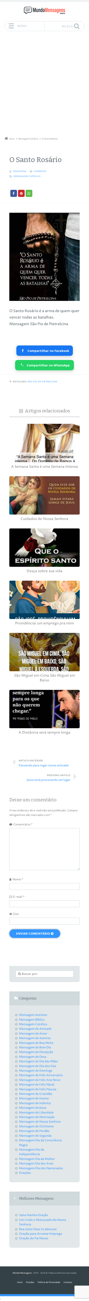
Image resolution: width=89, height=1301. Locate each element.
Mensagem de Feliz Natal (36, 1085)
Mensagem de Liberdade (36, 1112)
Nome (17, 879)
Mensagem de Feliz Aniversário (41, 1075)
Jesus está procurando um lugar (48, 778)
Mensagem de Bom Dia (35, 1047)
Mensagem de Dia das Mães (38, 1061)
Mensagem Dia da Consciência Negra (40, 1142)
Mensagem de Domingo (35, 1071)
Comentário (22, 824)
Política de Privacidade (49, 1282)
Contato (68, 1282)
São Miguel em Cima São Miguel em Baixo (44, 678)
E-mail (18, 897)
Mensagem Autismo (33, 1015)
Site (16, 914)
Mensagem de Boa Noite (36, 1043)
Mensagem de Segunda (35, 1136)
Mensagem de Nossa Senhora (40, 1122)
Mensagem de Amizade (35, 1029)
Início (20, 1282)
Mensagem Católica (27, 176)
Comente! (40, 171)
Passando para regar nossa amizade (44, 763)
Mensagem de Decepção (36, 1052)
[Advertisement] (44, 85)
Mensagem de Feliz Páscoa (37, 1089)
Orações (25, 1173)
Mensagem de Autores (35, 1038)
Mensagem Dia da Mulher (37, 1159)
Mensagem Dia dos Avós (36, 1163)
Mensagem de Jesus (32, 1108)
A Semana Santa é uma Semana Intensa (44, 466)
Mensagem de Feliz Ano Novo (39, 1080)
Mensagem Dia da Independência (31, 1152)
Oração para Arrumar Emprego (40, 1234)
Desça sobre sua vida (45, 571)
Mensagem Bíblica (31, 1020)
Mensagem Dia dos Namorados (41, 1168)
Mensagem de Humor (34, 1098)
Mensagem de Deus (32, 1057)
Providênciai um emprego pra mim (44, 623)
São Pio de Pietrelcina (42, 381)
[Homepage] (44, 10)
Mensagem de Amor (33, 1034)
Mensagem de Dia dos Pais (37, 1066)
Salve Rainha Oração (33, 1215)
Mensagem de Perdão (34, 1131)
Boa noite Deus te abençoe (38, 1229)
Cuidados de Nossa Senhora (44, 519)
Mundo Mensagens (22, 1273)
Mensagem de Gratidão (35, 1094)
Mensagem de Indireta (35, 1103)
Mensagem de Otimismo (36, 1126)
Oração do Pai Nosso (33, 1238)
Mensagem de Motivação (37, 1117)
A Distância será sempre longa (44, 732)
